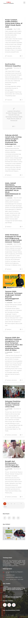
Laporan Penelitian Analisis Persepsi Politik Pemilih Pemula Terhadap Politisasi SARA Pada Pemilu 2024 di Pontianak (13, 115)
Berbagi (9, 175)
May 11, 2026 (17, 29)
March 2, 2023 (17, 302)
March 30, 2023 (18, 198)
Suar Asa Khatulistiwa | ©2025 (11, 610)
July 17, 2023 (17, 146)
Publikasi (9, 56)
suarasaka (10, 29)
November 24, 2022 (13, 469)
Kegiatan (14, 380)
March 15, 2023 (17, 244)
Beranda (8, 7)
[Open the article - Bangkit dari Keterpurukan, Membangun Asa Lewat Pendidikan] (8, 449)
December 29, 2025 (13, 68)
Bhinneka (14, 434)
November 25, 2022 (13, 409)
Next (5, 506)
